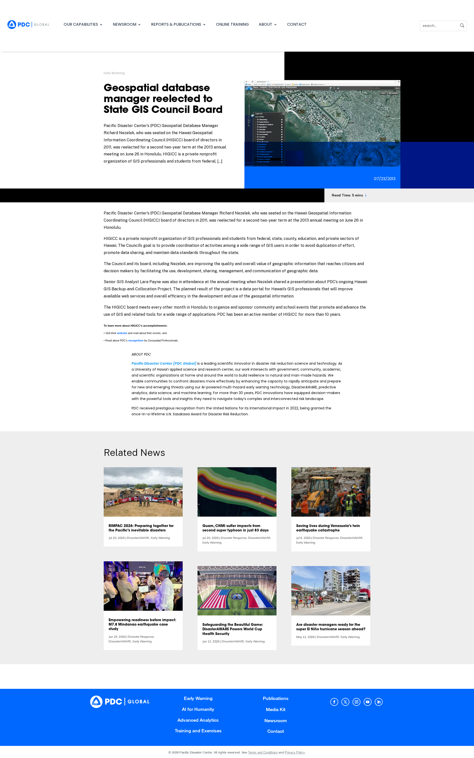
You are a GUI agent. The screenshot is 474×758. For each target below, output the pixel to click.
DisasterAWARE (138, 538)
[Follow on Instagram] (356, 702)
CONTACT (297, 24)
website (122, 333)
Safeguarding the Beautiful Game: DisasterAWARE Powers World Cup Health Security (232, 629)
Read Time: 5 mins (347, 195)
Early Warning (114, 73)
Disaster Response (141, 636)
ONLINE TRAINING (232, 24)
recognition (135, 340)
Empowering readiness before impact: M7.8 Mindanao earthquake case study (142, 625)
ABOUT (265, 24)
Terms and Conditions (263, 752)
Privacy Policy (295, 752)
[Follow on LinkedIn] (379, 702)
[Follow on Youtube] (368, 702)
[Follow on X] (345, 702)
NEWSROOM (124, 24)
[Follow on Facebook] (334, 702)
